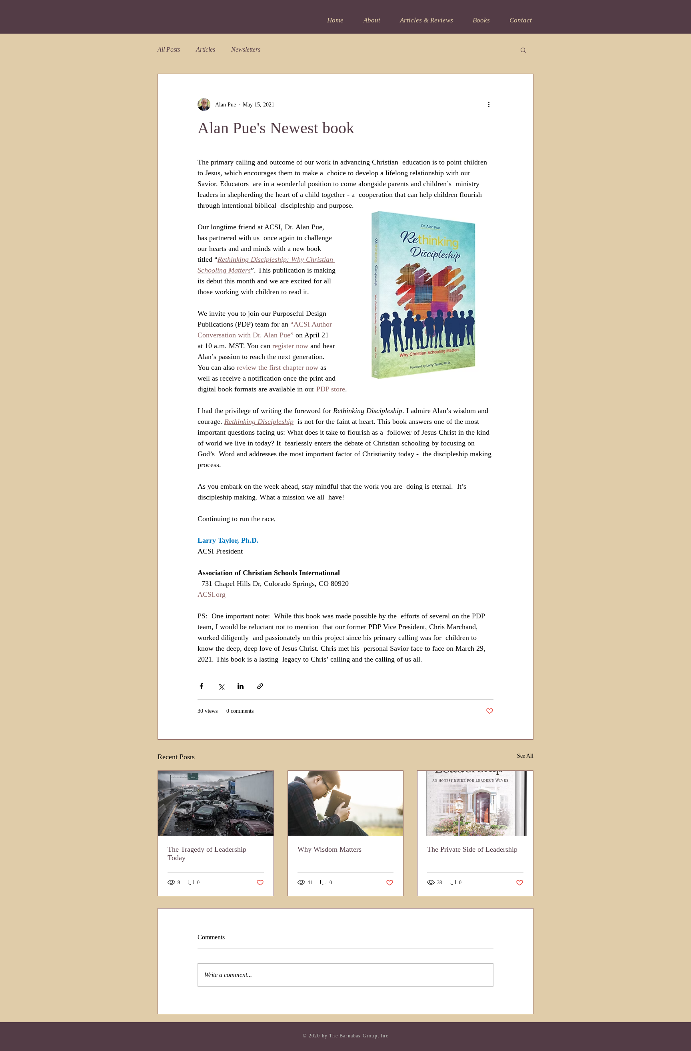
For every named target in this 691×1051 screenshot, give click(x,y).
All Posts (169, 49)
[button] (523, 49)
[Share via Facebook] (201, 686)
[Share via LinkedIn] (240, 686)
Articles (205, 49)
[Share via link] (260, 686)
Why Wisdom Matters (329, 849)
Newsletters (245, 49)
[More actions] (488, 104)
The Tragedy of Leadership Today (207, 853)
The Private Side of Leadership (472, 849)
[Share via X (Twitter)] (221, 686)
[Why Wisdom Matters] (345, 803)
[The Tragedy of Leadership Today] (216, 803)
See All (525, 756)
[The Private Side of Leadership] (475, 803)
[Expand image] (423, 295)
